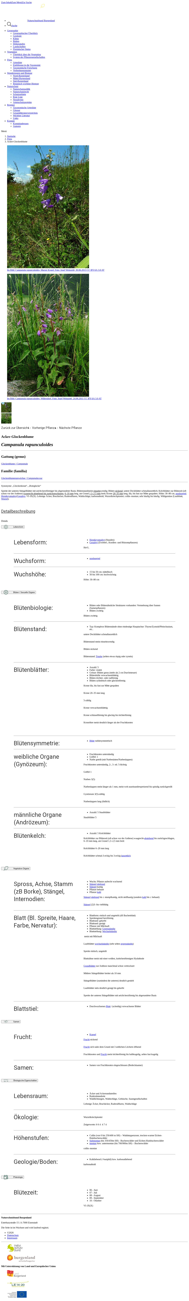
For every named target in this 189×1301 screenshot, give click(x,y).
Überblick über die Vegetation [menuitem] (27, 54)
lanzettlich (126, 855)
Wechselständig (109, 931)
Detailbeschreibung (18, 511)
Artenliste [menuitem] (17, 62)
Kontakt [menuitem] (11, 121)
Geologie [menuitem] (17, 36)
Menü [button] (4, 131)
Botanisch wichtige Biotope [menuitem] (26, 83)
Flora (9, 139)
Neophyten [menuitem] (18, 99)
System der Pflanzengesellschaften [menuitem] (29, 57)
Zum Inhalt (6, 2)
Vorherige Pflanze (44, 428)
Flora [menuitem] (9, 60)
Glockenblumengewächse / (21, 478)
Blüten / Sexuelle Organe (24, 592)
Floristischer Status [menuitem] (22, 49)
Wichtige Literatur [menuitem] (21, 115)
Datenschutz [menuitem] (13, 1235)
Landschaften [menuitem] (19, 46)
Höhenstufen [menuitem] (19, 44)
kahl (99, 892)
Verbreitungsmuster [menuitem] (22, 70)
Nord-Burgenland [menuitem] (21, 75)
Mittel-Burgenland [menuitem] (21, 78)
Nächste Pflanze (70, 428)
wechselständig (102, 944)
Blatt (108, 1006)
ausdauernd (181, 493)
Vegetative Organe (21, 868)
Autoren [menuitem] (17, 126)
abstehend (149, 838)
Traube (99, 656)
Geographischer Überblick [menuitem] (25, 33)
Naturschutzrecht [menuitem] (21, 91)
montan (92, 1143)
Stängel (92, 884)
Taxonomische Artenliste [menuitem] (24, 107)
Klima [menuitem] (16, 38)
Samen (16, 1022)
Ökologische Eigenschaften (25, 1080)
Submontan (94, 1140)
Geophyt (21, 496)
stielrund (101, 884)
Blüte (91, 741)
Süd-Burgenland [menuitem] (20, 81)
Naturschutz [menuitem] (12, 86)
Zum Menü (17, 2)
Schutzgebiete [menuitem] (19, 94)
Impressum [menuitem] (12, 1238)
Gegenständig (108, 928)
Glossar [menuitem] (16, 110)
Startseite (11, 136)
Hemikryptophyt (9, 496)
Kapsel (92, 1034)
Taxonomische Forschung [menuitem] (25, 68)
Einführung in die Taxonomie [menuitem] (26, 65)
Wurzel (4, 499)
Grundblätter (89, 966)
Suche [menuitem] (14, 25)
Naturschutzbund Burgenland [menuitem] (41, 20)
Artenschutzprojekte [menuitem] (22, 102)
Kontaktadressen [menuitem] (20, 123)
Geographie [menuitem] (12, 30)
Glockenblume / (14, 463)
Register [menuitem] (11, 105)
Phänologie (18, 1177)
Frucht (87, 1039)
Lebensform (18, 527)
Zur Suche (27, 2)
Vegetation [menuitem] (12, 52)
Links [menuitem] (15, 118)
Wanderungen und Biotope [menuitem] (19, 73)
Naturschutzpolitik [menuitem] (21, 89)
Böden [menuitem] (16, 41)
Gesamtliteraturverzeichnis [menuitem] (25, 113)
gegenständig (127, 944)
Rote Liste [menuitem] (18, 97)
